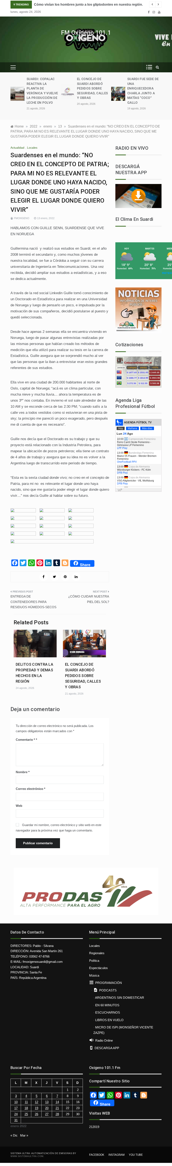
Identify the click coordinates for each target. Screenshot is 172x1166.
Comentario (25, 739)
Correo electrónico (30, 789)
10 (16, 1102)
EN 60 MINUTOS (107, 1005)
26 (36, 1114)
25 (26, 1114)
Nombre (23, 772)
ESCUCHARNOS (107, 1012)
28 (57, 1114)
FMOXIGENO (21, 218)
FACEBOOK (96, 1154)
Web (19, 805)
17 (16, 1108)
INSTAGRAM (116, 1154)
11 (26, 1102)
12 (36, 1102)
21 (57, 1108)
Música (94, 975)
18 (26, 1108)
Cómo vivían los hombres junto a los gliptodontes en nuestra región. (88, 4)
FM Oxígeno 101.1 (86, 32)
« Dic (14, 1135)
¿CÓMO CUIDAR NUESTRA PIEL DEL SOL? (88, 599)
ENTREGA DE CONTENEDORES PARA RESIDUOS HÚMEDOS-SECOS (33, 602)
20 (46, 1108)
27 (46, 1114)
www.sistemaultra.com (26, 1156)
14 (57, 1102)
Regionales (96, 953)
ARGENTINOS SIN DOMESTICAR (119, 997)
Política (94, 960)
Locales (32, 147)
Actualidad (17, 147)
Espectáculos (98, 968)
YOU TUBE (136, 1154)
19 (36, 1108)
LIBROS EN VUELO (109, 1020)
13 (46, 1102)
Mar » (24, 1135)
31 (16, 1120)
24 (16, 1114)
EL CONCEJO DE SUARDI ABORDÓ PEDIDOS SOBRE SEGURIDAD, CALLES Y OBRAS (92, 88)
